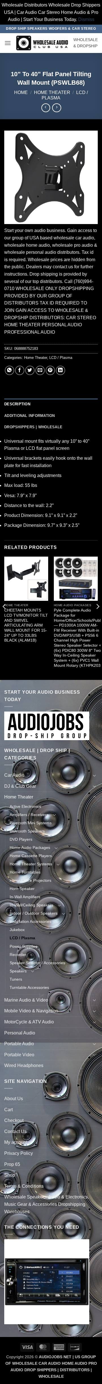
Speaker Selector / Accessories (37, 963)
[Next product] (45, 107)
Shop (9, 1175)
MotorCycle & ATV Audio (29, 1021)
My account (15, 1142)
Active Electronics (25, 806)
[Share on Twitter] (30, 370)
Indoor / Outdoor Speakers (34, 913)
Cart (8, 1109)
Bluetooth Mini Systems (31, 823)
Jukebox (17, 929)
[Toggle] (94, 775)
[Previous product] (56, 107)
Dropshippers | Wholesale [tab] (33, 427)
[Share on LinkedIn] (60, 370)
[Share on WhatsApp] (9, 370)
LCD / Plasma (60, 357)
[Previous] (4, 617)
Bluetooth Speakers (27, 831)
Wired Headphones (23, 1065)
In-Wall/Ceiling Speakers (31, 905)
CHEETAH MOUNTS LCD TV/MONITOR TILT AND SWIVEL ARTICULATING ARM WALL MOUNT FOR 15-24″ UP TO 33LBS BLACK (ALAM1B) (26, 625)
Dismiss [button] (86, 19)
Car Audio (14, 775)
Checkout (14, 1120)
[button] (7, 43)
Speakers (18, 971)
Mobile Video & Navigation (31, 1010)
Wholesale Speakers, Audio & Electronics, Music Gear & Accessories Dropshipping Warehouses (46, 1204)
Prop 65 (12, 1164)
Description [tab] (17, 404)
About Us (13, 1098)
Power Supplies (23, 946)
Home (21, 92)
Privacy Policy (18, 1153)
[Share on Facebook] (19, 370)
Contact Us (15, 1131)
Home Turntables (25, 872)
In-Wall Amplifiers (25, 897)
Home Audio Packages (30, 847)
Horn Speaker (22, 888)
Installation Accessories (30, 921)
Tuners (16, 979)
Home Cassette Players (31, 855)
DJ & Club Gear (20, 786)
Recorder (18, 954)
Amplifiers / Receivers (29, 814)
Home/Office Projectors (30, 880)
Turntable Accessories (29, 987)
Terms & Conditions (24, 1186)
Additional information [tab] (29, 416)
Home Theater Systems (31, 864)
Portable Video (19, 1054)
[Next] (97, 617)
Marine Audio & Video (26, 1000)
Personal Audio (19, 1032)
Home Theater (52, 92)
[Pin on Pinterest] (50, 370)
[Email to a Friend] (40, 370)
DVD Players (21, 839)
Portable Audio (19, 1043)
